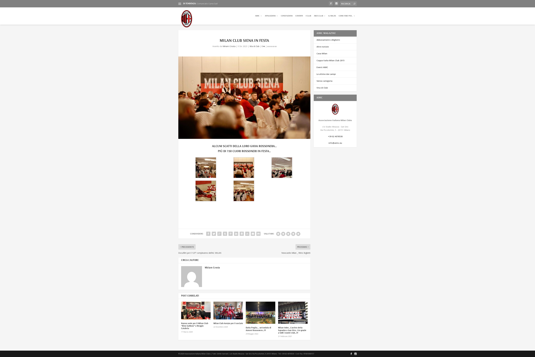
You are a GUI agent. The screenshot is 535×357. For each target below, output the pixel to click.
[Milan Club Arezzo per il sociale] (228, 310)
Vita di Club (254, 46)
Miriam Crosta (229, 46)
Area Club (318, 16)
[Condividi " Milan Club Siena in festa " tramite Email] (253, 234)
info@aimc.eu (335, 143)
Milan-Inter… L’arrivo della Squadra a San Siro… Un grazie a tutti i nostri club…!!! (292, 330)
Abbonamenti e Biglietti (328, 40)
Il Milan (332, 16)
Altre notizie (323, 46)
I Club (308, 16)
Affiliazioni (270, 16)
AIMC (257, 16)
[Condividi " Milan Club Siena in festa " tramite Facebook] (208, 234)
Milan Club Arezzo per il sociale (228, 323)
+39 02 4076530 (335, 136)
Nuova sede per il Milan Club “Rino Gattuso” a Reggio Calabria (194, 325)
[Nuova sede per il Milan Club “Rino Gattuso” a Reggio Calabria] (196, 310)
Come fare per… (346, 16)
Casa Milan (322, 53)
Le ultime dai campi (326, 74)
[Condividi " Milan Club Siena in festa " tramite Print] (258, 234)
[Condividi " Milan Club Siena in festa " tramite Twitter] (214, 234)
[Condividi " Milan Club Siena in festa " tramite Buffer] (242, 234)
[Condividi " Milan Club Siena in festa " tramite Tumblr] (225, 234)
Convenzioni (287, 16)
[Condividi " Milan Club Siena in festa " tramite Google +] (219, 234)
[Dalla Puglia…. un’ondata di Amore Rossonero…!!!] (260, 313)
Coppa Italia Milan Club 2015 (330, 60)
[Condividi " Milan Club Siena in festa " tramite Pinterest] (230, 234)
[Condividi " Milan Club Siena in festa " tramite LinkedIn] (236, 234)
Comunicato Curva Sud (207, 3)
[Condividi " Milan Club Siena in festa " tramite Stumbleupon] (247, 234)
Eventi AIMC (322, 67)
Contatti (299, 16)
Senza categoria (324, 81)
